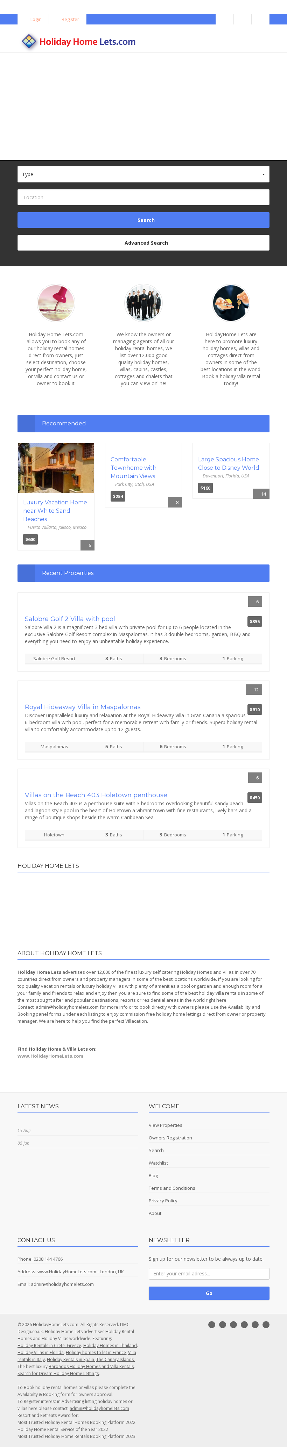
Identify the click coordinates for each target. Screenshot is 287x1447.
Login (35, 19)
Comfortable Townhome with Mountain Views (133, 468)
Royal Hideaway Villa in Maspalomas (83, 707)
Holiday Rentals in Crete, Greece (49, 1345)
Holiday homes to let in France (96, 1352)
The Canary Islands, (115, 1359)
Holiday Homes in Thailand (110, 1345)
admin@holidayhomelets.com (62, 1284)
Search (145, 220)
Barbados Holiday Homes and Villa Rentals (91, 1366)
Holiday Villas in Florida (41, 1352)
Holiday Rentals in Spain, (71, 1359)
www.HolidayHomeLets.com (66, 1271)
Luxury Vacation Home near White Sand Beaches (55, 511)
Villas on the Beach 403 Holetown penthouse (96, 795)
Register (70, 19)
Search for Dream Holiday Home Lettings (58, 1373)
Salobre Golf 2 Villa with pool (70, 619)
